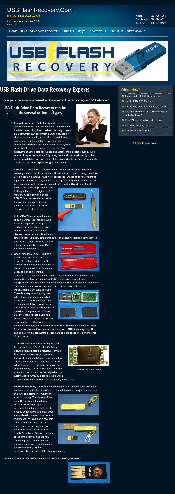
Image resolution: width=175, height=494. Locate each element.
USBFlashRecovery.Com (40, 9)
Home (13, 31)
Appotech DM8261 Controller (139, 101)
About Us (116, 31)
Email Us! (12, 24)
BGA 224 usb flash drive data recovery (144, 120)
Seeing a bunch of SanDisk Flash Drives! (145, 106)
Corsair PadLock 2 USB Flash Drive (143, 96)
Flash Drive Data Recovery (40, 31)
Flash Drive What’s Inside (138, 130)
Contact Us (98, 31)
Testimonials (136, 31)
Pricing (69, 31)
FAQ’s (81, 31)
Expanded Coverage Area (137, 125)
